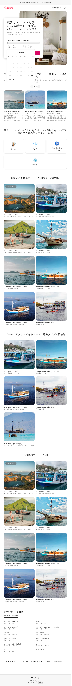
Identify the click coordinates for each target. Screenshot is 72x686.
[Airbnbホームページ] (8, 8)
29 (32, 75)
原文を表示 (47, 2)
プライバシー (32, 683)
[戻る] (31, 86)
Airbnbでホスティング (58, 8)
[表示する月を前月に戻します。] (10, 52)
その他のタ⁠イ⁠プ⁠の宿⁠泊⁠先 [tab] (11, 616)
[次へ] (38, 86)
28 (28, 75)
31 (13, 79)
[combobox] (23, 40)
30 (10, 79)
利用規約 (40, 683)
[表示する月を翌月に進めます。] (31, 52)
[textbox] (15, 47)
